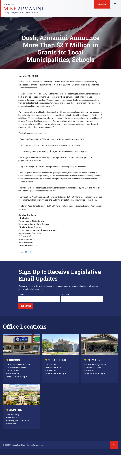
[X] (26, 252)
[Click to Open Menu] (115, 4)
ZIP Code (65, 295)
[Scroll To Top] (114, 445)
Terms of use (38, 445)
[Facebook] (30, 252)
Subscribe (102, 4)
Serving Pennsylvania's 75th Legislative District (23, 8)
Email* (21, 295)
